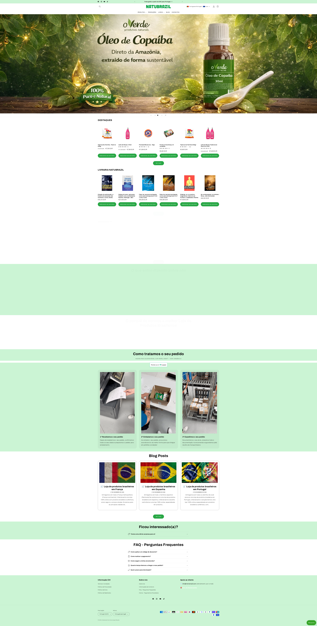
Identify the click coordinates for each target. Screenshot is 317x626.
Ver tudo (158, 163)
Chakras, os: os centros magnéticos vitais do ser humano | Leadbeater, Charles (189, 196)
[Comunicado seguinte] (182, 1)
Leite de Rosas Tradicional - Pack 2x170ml (209, 145)
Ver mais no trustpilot (182, 314)
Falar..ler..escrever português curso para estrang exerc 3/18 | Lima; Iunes (148, 196)
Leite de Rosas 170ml (125, 144)
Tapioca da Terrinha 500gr (188, 144)
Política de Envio (102, 590)
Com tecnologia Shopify (113, 620)
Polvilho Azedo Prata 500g (168, 248)
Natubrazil (104, 620)
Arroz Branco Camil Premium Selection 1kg (209, 248)
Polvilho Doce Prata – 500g (147, 248)
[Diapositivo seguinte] (162, 115)
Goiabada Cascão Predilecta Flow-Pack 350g (127, 248)
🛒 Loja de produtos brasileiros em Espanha (158, 488)
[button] (100, 6)
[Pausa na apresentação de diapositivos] (166, 115)
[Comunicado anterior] (135, 1)
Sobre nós (142, 584)
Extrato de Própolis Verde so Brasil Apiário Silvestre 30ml (189, 248)
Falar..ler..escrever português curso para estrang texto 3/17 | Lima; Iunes (169, 196)
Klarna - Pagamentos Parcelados (149, 593)
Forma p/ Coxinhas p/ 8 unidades (167, 145)
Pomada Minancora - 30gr (147, 144)
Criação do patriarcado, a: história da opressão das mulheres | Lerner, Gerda (106, 196)
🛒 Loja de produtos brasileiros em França (117, 488)
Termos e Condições (104, 584)
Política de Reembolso (104, 593)
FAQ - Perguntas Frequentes (147, 590)
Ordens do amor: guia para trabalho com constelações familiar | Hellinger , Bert (126, 196)
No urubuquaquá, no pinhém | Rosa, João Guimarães (210, 195)
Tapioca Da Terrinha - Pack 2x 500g (107, 145)
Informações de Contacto (146, 587)
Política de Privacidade (104, 587)
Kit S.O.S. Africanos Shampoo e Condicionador (106, 248)
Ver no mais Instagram (157, 314)
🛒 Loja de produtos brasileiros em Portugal (199, 488)
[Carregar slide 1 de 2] (155, 115)
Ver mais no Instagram (108, 314)
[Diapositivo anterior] (151, 115)
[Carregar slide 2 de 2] (157, 115)
